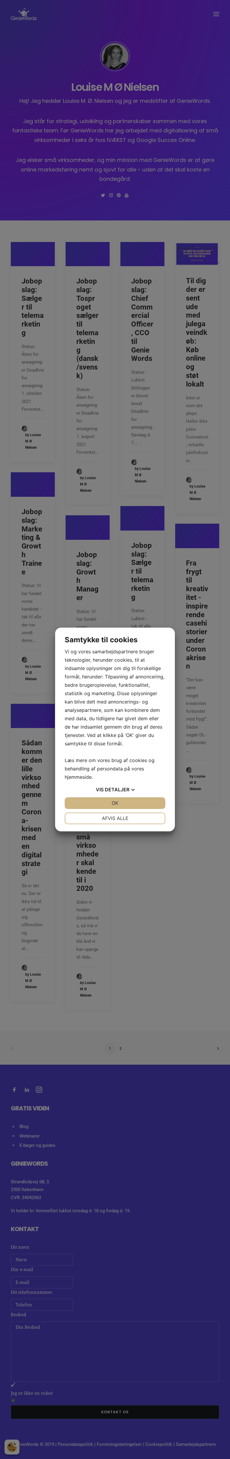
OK (115, 803)
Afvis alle (115, 818)
